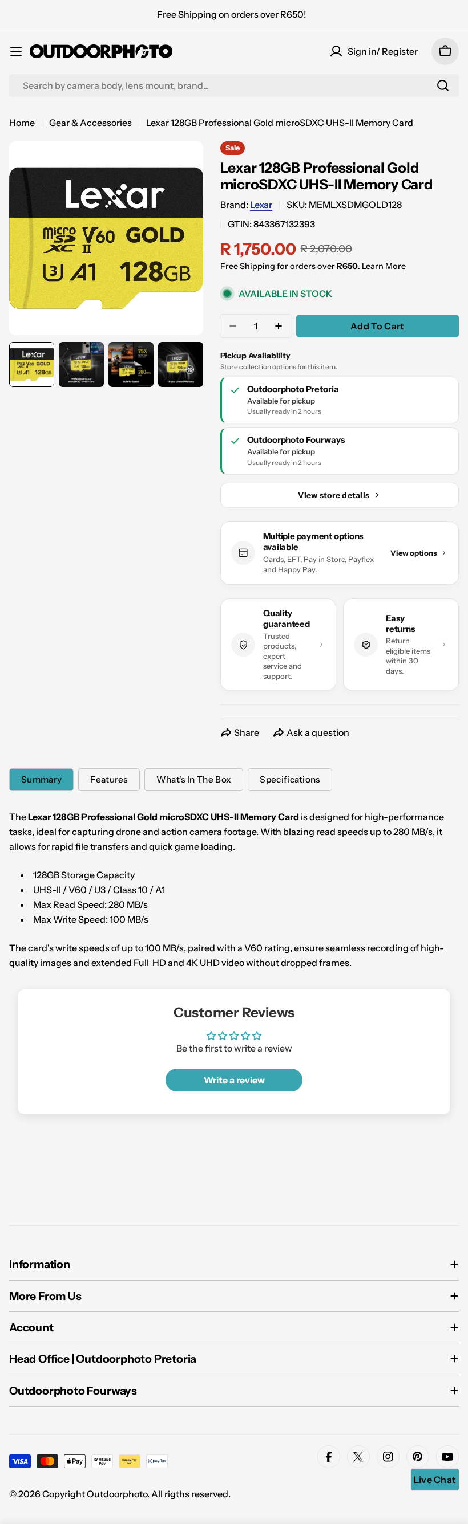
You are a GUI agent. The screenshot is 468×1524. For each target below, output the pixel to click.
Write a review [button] (234, 1080)
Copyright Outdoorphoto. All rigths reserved (135, 1493)
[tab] (41, 779)
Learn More (384, 266)
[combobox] (234, 85)
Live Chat (435, 1479)
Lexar (261, 204)
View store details (333, 495)
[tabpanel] (234, 889)
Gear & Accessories (90, 122)
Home (22, 122)
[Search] (443, 85)
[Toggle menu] (16, 51)
